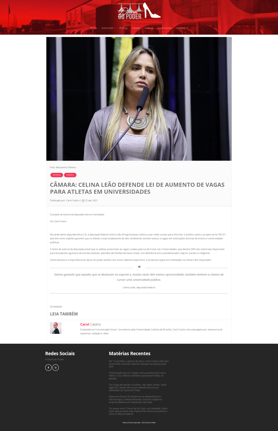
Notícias (57, 175)
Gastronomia (165, 28)
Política (123, 28)
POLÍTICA (70, 175)
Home (93, 28)
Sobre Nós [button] (107, 28)
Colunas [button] (181, 28)
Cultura (149, 28)
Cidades (136, 28)
